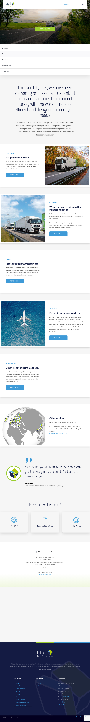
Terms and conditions (81, 719)
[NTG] (10, 3)
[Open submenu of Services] (86, 54)
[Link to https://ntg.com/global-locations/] (82, 4)
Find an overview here (58, 433)
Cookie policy (83, 717)
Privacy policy (74, 717)
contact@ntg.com (63, 702)
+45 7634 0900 (64, 696)
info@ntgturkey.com (45, 574)
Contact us (61, 704)
